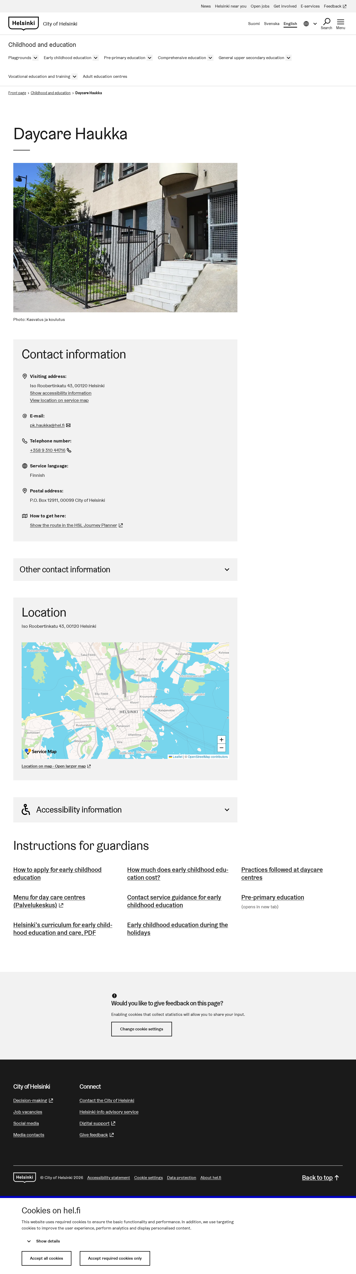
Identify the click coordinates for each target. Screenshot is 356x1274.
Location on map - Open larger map (54, 766)
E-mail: (37, 416)
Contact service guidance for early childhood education (174, 901)
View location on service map (59, 400)
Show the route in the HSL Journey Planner (73, 525)
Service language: (49, 466)
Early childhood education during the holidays (177, 929)
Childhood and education (51, 93)
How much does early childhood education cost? (177, 874)
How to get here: (48, 516)
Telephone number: (50, 441)
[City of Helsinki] (24, 1177)
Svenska (271, 23)
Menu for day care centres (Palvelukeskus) (64, 901)
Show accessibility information (60, 393)
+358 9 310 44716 (51, 450)
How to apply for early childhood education (57, 874)
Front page (17, 93)
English (290, 23)
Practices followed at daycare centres (282, 874)
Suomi (254, 23)
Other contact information (65, 569)
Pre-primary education (272, 897)
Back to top (317, 1178)
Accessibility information (79, 809)
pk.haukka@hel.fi (51, 425)
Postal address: (46, 491)
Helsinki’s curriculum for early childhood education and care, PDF (62, 929)
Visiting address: (48, 376)
